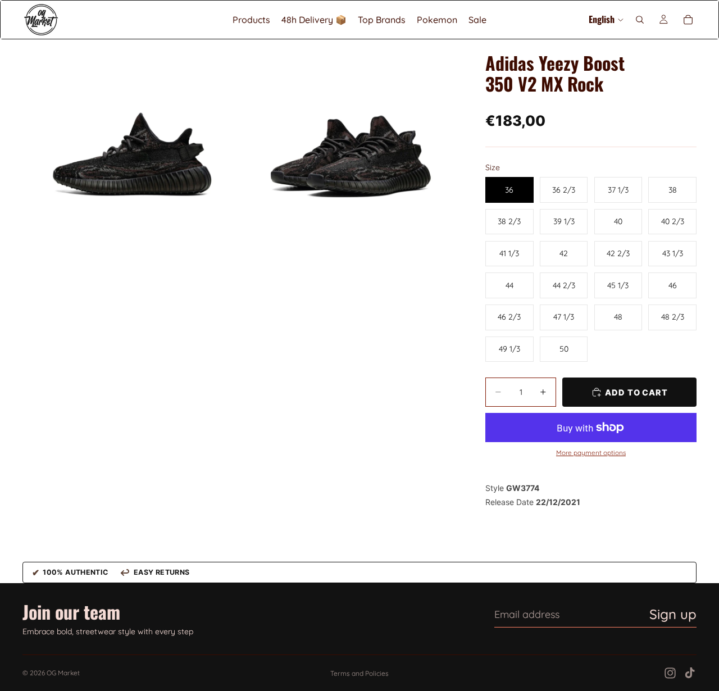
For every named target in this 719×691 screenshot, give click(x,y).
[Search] (639, 19)
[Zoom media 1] (130, 147)
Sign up (673, 614)
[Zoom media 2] (350, 147)
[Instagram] (670, 673)
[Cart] (688, 19)
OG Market (63, 673)
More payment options (591, 453)
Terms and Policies (359, 673)
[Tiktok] (690, 673)
